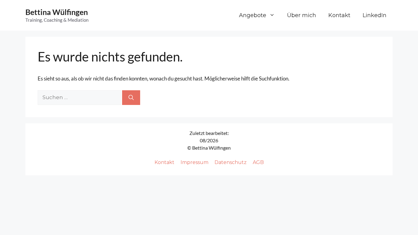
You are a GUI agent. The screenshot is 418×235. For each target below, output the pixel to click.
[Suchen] (131, 97)
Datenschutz (231, 162)
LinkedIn (374, 15)
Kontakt (339, 15)
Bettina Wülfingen (56, 12)
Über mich (301, 15)
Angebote (252, 15)
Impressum (194, 162)
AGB (258, 162)
